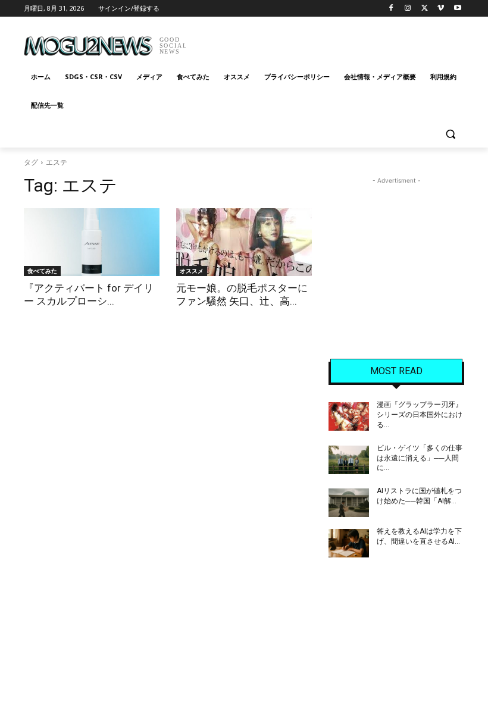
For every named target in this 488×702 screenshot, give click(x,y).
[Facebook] (391, 8)
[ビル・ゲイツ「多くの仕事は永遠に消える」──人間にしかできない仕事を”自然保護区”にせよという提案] (349, 460)
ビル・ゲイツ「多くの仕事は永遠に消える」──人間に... (419, 458)
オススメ (192, 271)
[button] (450, 134)
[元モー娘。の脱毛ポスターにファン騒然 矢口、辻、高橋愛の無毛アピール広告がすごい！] (244, 242)
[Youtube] (457, 8)
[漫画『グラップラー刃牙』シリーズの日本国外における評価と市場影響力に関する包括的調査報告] (349, 416)
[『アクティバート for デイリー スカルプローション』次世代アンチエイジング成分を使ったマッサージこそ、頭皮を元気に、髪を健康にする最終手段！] (91, 242)
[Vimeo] (441, 8)
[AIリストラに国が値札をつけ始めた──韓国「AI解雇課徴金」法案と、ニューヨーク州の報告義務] (349, 502)
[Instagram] (408, 8)
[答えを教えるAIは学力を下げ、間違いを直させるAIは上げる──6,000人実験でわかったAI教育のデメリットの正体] (349, 543)
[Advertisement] (325, 41)
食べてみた (42, 271)
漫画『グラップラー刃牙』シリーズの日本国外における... (419, 414)
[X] (424, 8)
